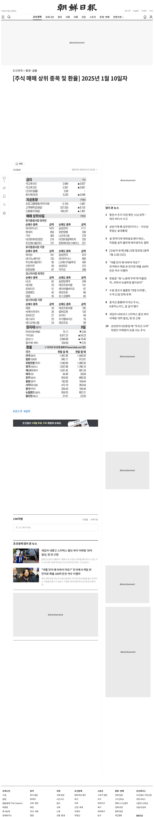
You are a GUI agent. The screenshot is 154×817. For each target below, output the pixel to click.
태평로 (5, 807)
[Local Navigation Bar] (3, 17)
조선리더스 (141, 791)
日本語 (144, 11)
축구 (99, 807)
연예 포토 (119, 807)
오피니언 (6, 791)
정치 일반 (34, 795)
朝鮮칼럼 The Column (12, 803)
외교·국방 (34, 811)
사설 (4, 795)
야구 (99, 799)
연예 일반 (119, 795)
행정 (32, 815)
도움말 (85, 519)
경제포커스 (7, 815)
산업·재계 (78, 807)
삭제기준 (94, 519)
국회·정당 (34, 803)
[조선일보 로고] (77, 7)
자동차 (77, 811)
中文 (151, 11)
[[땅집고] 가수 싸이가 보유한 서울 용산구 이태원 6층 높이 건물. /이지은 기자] (26, 556)
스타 (117, 799)
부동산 (77, 815)
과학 (76, 803)
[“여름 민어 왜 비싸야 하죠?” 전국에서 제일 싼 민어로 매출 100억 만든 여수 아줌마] (26, 575)
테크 (76, 799)
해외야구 (101, 803)
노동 (58, 811)
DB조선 (139, 815)
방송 (122, 799)
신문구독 (127, 11)
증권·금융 (31, 70)
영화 (120, 815)
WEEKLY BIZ (80, 795)
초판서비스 (141, 799)
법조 (58, 803)
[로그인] (151, 17)
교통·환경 (61, 815)
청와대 (33, 799)
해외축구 (101, 811)
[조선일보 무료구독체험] (55, 423)
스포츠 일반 (102, 795)
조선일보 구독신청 (144, 795)
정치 (32, 791)
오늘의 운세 (141, 807)
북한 (32, 807)
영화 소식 (119, 803)
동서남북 (6, 811)
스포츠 (100, 791)
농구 (99, 815)
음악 (126, 803)
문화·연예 (119, 791)
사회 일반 (61, 795)
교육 (58, 807)
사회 (58, 791)
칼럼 (4, 799)
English (136, 11)
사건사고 (60, 799)
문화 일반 (119, 811)
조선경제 (18, 70)
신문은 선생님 (142, 803)
